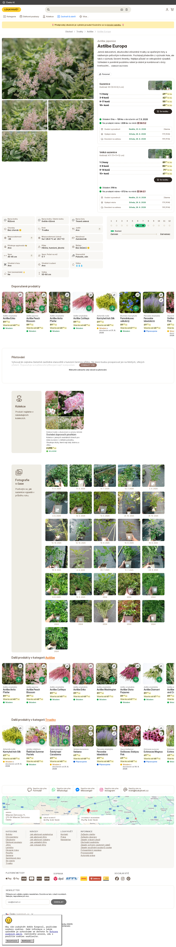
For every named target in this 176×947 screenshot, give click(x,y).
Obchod (69, 31)
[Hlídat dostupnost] (161, 300)
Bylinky (9, 834)
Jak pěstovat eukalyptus (41, 834)
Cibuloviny (10, 839)
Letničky (10, 847)
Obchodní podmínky (90, 842)
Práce (63, 837)
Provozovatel (87, 853)
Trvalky (79, 31)
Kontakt (64, 834)
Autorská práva (88, 855)
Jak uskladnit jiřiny (38, 842)
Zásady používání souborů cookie (96, 847)
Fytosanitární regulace (91, 850)
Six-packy (10, 860)
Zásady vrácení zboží (90, 839)
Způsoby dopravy (89, 837)
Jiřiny (8, 845)
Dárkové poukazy (14, 842)
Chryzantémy (12, 837)
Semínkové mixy (13, 858)
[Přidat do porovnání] (20, 295)
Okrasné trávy (12, 850)
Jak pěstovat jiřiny (38, 837)
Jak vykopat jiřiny (38, 845)
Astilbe (90, 31)
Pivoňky (9, 853)
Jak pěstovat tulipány (40, 839)
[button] (122, 123)
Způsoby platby (88, 834)
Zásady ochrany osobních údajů (95, 845)
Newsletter (66, 839)
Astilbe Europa (104, 31)
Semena (9, 855)
